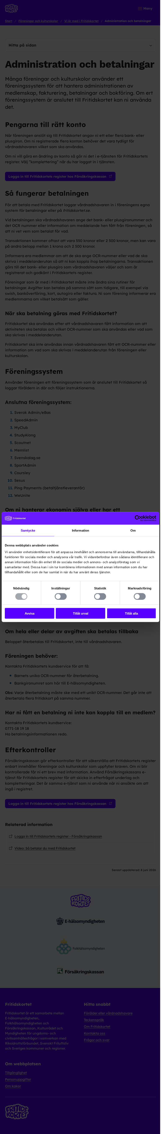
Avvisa (29, 613)
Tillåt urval (80, 613)
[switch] (61, 596)
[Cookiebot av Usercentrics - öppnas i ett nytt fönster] (137, 518)
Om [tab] (133, 530)
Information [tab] (80, 530)
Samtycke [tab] (28, 530)
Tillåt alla (131, 613)
